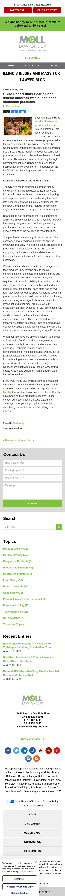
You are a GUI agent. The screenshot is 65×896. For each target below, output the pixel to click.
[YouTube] (40, 750)
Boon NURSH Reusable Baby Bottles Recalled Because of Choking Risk (31, 673)
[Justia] (32, 750)
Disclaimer (33, 823)
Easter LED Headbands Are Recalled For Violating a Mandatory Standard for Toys (27, 645)
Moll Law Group (41, 883)
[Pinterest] (57, 750)
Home (11, 65)
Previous (9, 440)
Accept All (19, 878)
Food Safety (18, 423)
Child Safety (13, 592)
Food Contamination (18, 567)
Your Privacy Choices (27, 801)
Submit (32, 503)
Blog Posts (32, 851)
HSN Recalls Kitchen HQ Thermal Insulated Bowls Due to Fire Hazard (29, 659)
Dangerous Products (18, 561)
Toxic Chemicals (15, 611)
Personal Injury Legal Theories (24, 599)
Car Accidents (14, 618)
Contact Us (32, 65)
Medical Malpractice (17, 574)
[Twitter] (16, 750)
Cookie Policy (50, 801)
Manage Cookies (33, 805)
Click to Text (47, 10)
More (54, 65)
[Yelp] (48, 750)
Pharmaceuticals (15, 586)
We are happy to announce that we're (32, 23)
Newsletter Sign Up (32, 739)
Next (30, 440)
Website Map (32, 832)
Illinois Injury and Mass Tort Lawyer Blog (32, 43)
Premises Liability (16, 605)
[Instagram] (28, 758)
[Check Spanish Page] (32, 57)
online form (27, 407)
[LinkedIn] (24, 750)
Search (59, 527)
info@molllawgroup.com (33, 726)
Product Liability (16, 548)
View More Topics (13, 624)
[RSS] (36, 758)
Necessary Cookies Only (20, 886)
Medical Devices (15, 555)
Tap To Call (18, 10)
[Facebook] (8, 750)
